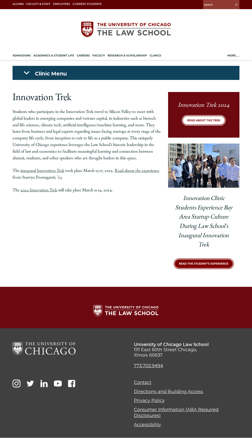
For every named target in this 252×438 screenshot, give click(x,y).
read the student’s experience (203, 263)
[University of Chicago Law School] (44, 348)
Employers (61, 4)
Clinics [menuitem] (155, 55)
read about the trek (203, 120)
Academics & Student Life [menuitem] (53, 55)
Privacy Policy (149, 400)
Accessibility (147, 424)
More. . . (233, 55)
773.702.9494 (148, 365)
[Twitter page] (30, 383)
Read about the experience (137, 171)
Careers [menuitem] (83, 55)
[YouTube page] (58, 383)
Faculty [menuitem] (98, 55)
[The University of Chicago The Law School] (126, 29)
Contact (142, 382)
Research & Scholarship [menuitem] (127, 55)
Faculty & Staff (38, 4)
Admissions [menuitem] (22, 55)
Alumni (18, 4)
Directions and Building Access (168, 391)
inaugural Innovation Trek (42, 171)
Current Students (87, 4)
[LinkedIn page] (44, 383)
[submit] (236, 4)
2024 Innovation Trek (38, 190)
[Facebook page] (72, 383)
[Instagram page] (16, 383)
